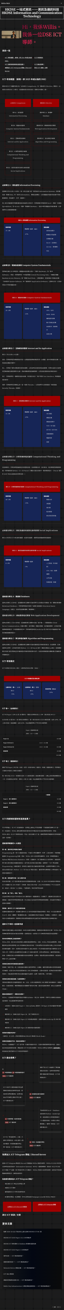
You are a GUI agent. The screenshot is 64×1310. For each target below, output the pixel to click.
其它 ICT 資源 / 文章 (41, 68)
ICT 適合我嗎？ (39, 64)
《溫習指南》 (56, 1048)
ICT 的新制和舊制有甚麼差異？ (15, 64)
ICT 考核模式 (38, 57)
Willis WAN (5, 3)
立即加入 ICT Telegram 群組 (47, 1204)
